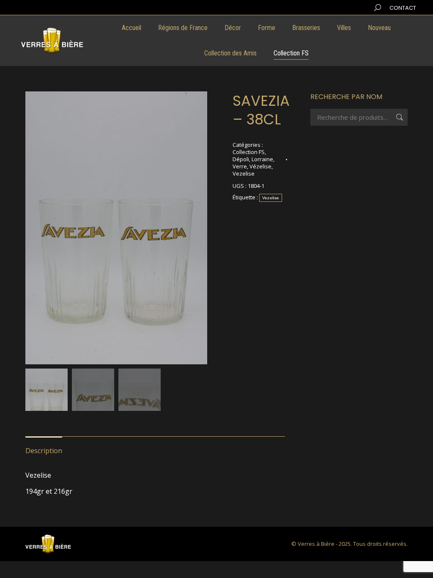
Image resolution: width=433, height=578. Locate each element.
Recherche (399, 117)
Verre (240, 166)
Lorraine (262, 159)
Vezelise (244, 173)
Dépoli (241, 159)
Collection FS (249, 152)
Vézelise (260, 166)
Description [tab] (43, 450)
